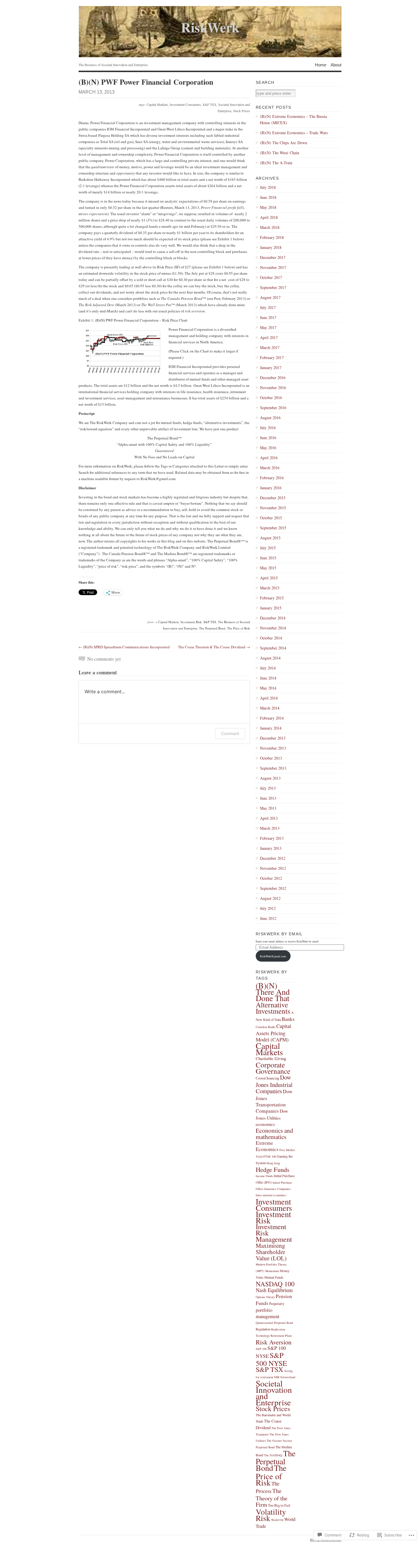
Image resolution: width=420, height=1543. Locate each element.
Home (320, 64)
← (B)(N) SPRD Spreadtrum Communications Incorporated (124, 646)
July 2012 (268, 908)
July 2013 (268, 788)
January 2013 (270, 848)
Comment (230, 733)
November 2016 (273, 387)
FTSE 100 (269, 1156)
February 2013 (272, 838)
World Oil (277, 1520)
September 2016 (273, 407)
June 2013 (268, 798)
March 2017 (269, 347)
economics (265, 1124)
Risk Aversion (273, 1342)
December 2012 (272, 858)
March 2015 (269, 588)
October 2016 (271, 397)
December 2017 (272, 257)
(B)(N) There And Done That (273, 991)
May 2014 (268, 688)
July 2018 (268, 187)
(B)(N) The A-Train (276, 162)
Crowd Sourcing (267, 1078)
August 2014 (270, 658)
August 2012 (270, 898)
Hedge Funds (272, 1169)
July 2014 (268, 668)
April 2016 (269, 457)
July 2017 (268, 307)
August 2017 (270, 297)
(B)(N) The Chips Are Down (283, 142)
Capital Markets (157, 104)
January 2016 (270, 487)
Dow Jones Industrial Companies (274, 1084)
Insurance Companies (277, 1189)
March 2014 (269, 708)
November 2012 (273, 868)
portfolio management (267, 1313)
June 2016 (268, 437)
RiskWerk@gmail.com (273, 956)
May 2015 (268, 568)
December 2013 (272, 738)
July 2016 (268, 427)
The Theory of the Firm (271, 1497)
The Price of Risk (238, 628)
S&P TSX (210, 104)
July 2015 (268, 547)
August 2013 (270, 778)
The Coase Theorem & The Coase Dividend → (214, 646)
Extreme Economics (267, 1146)
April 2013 (269, 818)
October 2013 (271, 758)
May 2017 (268, 327)
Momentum (272, 1271)
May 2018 (268, 207)
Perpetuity (276, 1303)
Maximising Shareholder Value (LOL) (271, 1251)
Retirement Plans (281, 1336)
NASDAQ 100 (275, 1283)
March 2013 (269, 828)
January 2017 (270, 367)
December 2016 (272, 377)
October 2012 (271, 878)
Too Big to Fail (279, 1505)
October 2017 (271, 277)
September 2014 (273, 648)
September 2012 (273, 888)
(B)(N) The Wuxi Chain (279, 152)
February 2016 (272, 477)
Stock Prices (241, 110)
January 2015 (270, 608)
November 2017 (273, 267)
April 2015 (269, 578)
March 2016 (269, 467)
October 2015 (271, 517)
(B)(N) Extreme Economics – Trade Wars (294, 132)
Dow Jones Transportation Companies (274, 1101)
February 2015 (272, 598)
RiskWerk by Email (279, 934)
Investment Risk (191, 622)
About (336, 64)
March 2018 (269, 227)
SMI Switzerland (284, 1377)
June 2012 (268, 918)
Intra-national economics (271, 1195)
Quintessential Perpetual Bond (274, 1323)
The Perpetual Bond (212, 628)
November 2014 (273, 628)
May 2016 (268, 447)
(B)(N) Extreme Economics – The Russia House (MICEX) (293, 119)
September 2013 (273, 768)
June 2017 (268, 317)
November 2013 (273, 748)
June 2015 (268, 557)
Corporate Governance (273, 1068)
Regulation (263, 1329)
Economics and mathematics (274, 1133)
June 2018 (268, 197)
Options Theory (265, 1297)
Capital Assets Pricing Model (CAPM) (273, 1033)
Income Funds (264, 1176)
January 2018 (270, 247)
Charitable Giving (271, 1058)
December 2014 (272, 618)
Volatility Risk (271, 1514)
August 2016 (270, 417)
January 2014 (270, 728)
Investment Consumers (185, 104)
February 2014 (272, 718)
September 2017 (273, 287)
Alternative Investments (273, 1008)
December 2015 (272, 497)
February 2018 (272, 237)
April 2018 (269, 217)
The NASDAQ (273, 1455)
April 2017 (269, 337)
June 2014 (268, 678)
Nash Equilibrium (274, 1290)
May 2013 (268, 808)
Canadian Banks (265, 1027)
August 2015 (270, 537)
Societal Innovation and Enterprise (274, 1393)
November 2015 (273, 507)
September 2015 (273, 527)
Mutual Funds (273, 1277)
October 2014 (271, 638)
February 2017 (272, 357)
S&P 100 (261, 1349)
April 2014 (269, 698)
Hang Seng (273, 1163)
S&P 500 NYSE (271, 1359)
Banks (288, 1018)
